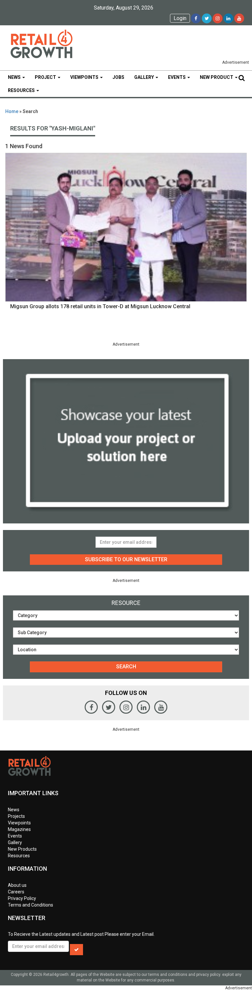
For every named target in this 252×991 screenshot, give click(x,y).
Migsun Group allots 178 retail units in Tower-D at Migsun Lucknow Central (100, 306)
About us (17, 885)
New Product (217, 77)
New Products (22, 849)
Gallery (144, 77)
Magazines (19, 829)
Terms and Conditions (30, 905)
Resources (22, 90)
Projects (16, 816)
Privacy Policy (22, 898)
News (15, 77)
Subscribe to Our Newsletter (126, 559)
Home (11, 111)
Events (177, 77)
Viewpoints (84, 77)
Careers (16, 891)
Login (180, 18)
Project (46, 77)
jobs (118, 77)
